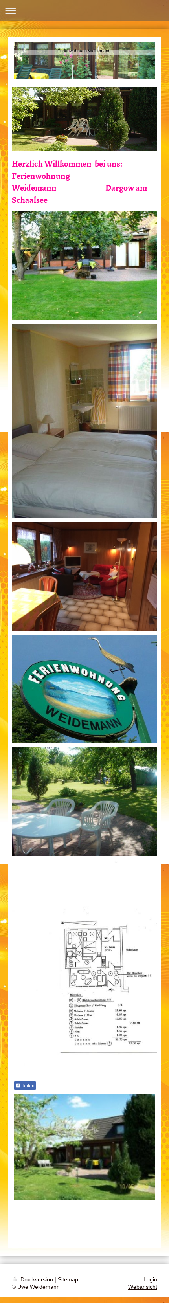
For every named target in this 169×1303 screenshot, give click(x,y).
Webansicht (142, 1287)
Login (150, 1279)
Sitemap (68, 1279)
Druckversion (37, 1279)
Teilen (27, 1085)
